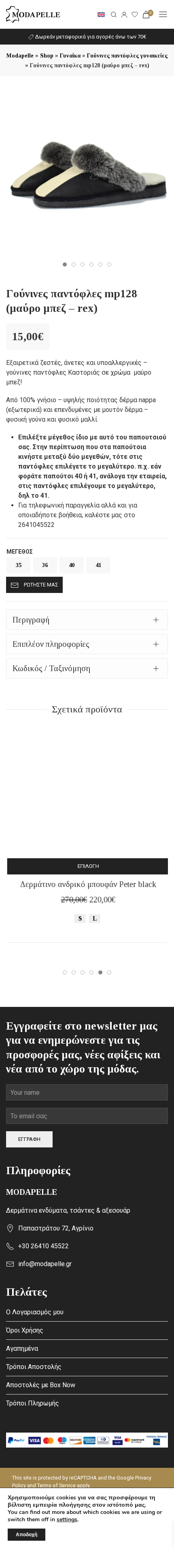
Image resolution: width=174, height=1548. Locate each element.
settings (67, 1519)
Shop (46, 56)
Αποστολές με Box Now (40, 1385)
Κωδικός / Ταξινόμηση (51, 668)
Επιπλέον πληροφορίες (51, 644)
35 (18, 565)
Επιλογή (87, 866)
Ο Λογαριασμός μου (35, 1312)
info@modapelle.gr (45, 1264)
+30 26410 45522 (43, 1246)
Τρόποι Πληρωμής (32, 1403)
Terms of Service (56, 1485)
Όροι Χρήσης (24, 1330)
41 (98, 565)
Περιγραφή (31, 619)
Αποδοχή (26, 1534)
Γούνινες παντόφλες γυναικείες (127, 56)
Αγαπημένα (22, 1348)
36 (45, 565)
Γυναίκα (70, 56)
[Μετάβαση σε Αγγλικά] (101, 14)
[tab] (87, 620)
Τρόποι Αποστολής (34, 1367)
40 (71, 565)
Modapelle (20, 56)
